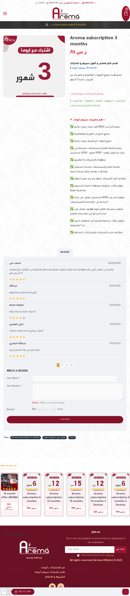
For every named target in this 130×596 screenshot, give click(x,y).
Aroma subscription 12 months (54, 498)
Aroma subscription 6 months (32, 498)
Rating (10, 409)
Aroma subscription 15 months (76, 498)
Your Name (12, 378)
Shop (72, 438)
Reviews (65, 252)
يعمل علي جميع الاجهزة (55, 438)
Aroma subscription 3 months (26, 438)
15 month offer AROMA (9, 496)
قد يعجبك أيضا (8, 466)
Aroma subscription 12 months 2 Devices (98, 500)
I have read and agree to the (97, 555)
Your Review (13, 386)
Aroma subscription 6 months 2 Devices (120, 500)
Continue (65, 420)
